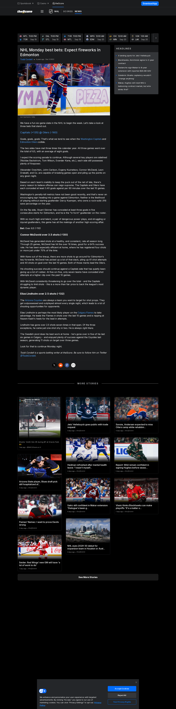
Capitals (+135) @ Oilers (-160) (38, 132)
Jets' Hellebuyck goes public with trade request (87, 426)
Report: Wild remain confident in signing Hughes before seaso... (132, 466)
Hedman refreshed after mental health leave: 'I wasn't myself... (87, 466)
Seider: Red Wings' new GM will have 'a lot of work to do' (39, 564)
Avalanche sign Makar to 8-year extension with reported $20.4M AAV (134, 69)
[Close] (136, 682)
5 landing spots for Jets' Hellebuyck (134, 55)
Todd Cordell (26, 59)
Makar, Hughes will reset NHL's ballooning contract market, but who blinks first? (134, 86)
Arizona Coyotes (33, 300)
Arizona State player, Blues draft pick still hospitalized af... (38, 483)
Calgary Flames (85, 312)
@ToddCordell (27, 355)
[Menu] (42, 11)
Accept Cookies (122, 689)
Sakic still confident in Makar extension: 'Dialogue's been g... (87, 506)
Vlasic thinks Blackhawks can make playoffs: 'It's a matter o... (134, 506)
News (78, 11)
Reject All (122, 695)
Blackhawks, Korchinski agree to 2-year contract (136, 61)
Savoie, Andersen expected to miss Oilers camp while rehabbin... (134, 426)
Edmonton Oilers (29, 142)
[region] (88, 694)
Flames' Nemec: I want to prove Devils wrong (39, 523)
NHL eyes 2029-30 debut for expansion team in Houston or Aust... (86, 547)
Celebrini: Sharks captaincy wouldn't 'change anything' (134, 77)
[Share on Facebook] (67, 365)
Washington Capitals (91, 139)
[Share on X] (54, 365)
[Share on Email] (73, 365)
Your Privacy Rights (122, 702)
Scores (68, 11)
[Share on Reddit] (60, 365)
